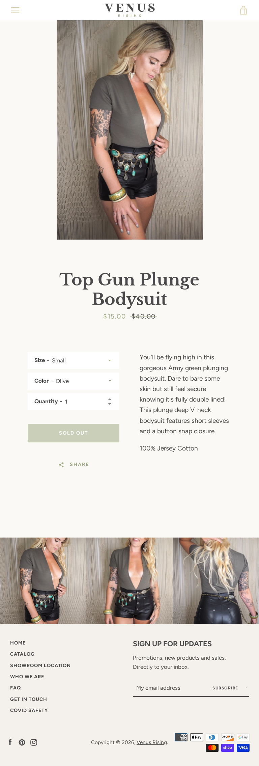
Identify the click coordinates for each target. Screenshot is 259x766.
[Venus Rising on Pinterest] (22, 742)
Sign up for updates (172, 643)
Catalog (22, 654)
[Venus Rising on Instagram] (33, 742)
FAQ (15, 688)
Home (18, 643)
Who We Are (27, 677)
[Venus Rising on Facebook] (10, 742)
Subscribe (226, 688)
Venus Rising (152, 742)
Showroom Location (40, 665)
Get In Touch (28, 699)
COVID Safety (29, 710)
